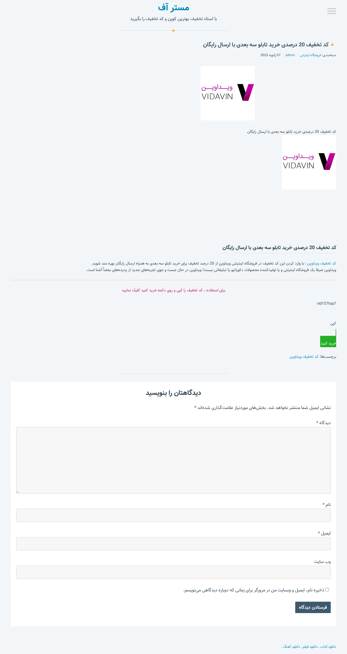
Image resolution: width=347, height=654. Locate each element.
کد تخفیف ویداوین (321, 263)
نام (327, 504)
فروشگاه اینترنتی (310, 55)
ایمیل (324, 533)
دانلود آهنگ (291, 647)
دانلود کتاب (328, 647)
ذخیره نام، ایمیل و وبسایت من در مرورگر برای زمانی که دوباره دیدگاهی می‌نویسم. (253, 590)
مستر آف (173, 7)
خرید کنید (328, 343)
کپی (333, 323)
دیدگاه (323, 423)
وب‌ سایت (322, 561)
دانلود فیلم (310, 647)
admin (290, 55)
